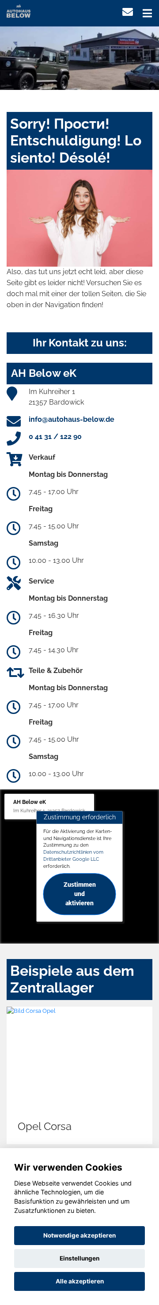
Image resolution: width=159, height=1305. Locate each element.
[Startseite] (18, 10)
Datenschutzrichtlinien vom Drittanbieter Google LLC (73, 855)
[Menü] (147, 13)
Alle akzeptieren (80, 1281)
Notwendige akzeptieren (79, 1235)
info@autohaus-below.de (71, 419)
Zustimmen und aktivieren (80, 894)
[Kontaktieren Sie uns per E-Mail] (127, 12)
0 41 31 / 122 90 (55, 436)
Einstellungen (79, 1258)
